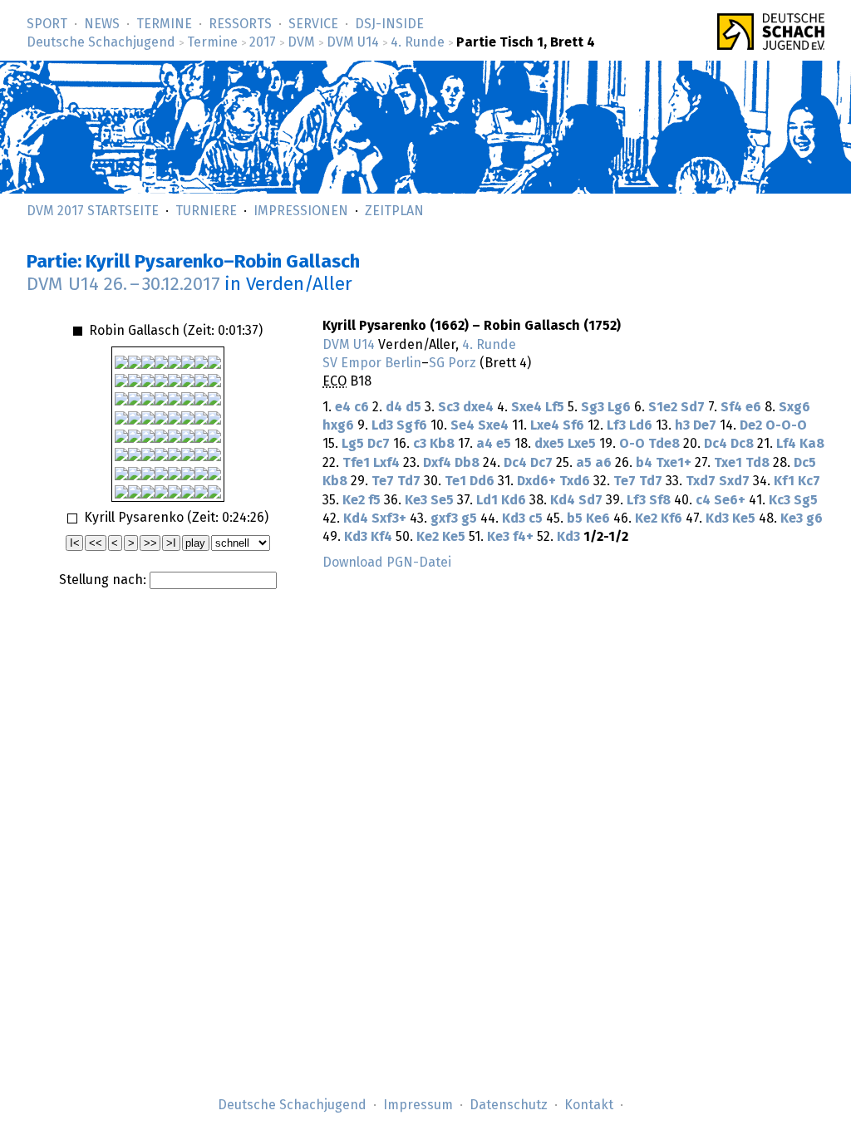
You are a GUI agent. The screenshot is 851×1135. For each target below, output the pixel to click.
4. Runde (418, 42)
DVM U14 (353, 42)
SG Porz (452, 363)
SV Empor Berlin (371, 363)
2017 (262, 42)
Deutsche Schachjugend (101, 42)
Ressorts (240, 24)
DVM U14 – (123, 284)
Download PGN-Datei (386, 562)
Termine (164, 24)
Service (313, 24)
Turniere (206, 211)
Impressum (418, 1105)
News (102, 24)
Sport (47, 24)
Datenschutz (509, 1105)
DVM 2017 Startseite (93, 211)
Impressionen (300, 211)
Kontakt (588, 1105)
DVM (301, 42)
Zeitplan (394, 211)
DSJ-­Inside (389, 24)
